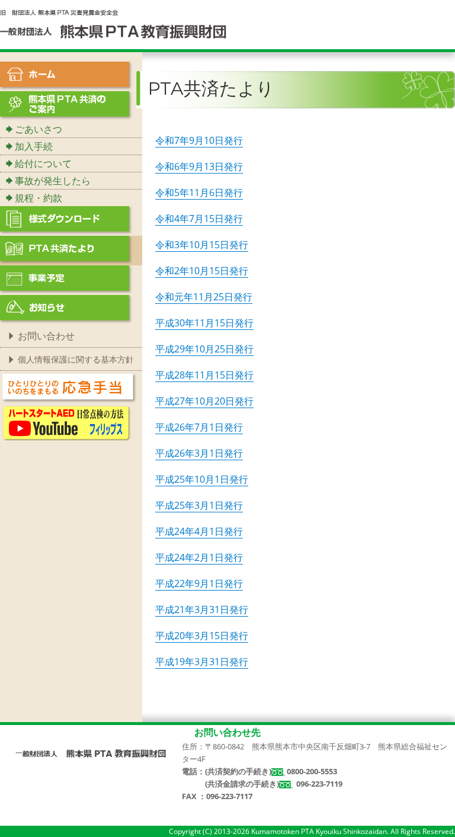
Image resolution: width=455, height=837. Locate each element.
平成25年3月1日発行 (199, 505)
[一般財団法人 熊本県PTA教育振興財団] (90, 754)
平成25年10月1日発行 (201, 479)
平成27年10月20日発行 (204, 401)
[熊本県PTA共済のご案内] (71, 106)
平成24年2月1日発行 (199, 557)
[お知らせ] (71, 310)
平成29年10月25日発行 (204, 348)
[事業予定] (71, 280)
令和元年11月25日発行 (203, 296)
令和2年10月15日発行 (201, 270)
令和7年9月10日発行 (199, 140)
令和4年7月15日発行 (199, 218)
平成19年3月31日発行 (201, 661)
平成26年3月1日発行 (199, 453)
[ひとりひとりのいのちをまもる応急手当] (69, 386)
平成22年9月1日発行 (199, 583)
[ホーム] (71, 76)
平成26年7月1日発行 (199, 427)
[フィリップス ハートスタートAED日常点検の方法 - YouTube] (66, 421)
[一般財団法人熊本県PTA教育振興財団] (114, 23)
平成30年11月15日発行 (204, 322)
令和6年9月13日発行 (199, 166)
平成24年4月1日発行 (199, 531)
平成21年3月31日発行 (201, 609)
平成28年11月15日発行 (204, 374)
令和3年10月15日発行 (201, 244)
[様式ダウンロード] (71, 221)
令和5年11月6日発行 (199, 192)
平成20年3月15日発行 (201, 635)
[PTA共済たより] (71, 250)
